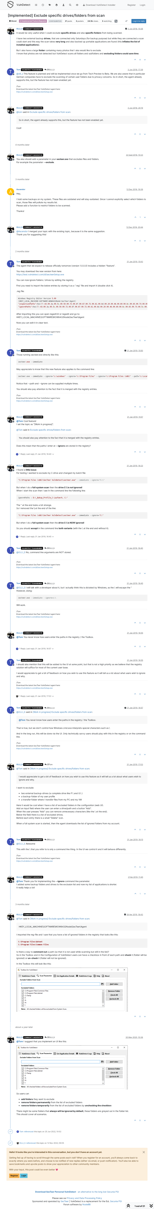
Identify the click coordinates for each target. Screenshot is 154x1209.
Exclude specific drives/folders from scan (50, 112)
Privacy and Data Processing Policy (84, 1198)
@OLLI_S (51, 69)
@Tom (49, 764)
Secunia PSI (116, 1201)
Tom (18, 69)
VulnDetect (23, 4)
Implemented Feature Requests (34, 21)
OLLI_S (19, 29)
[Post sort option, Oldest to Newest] (126, 21)
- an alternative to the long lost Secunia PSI (77, 1191)
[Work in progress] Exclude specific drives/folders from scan (62, 712)
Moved (14, 21)
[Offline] (11, 30)
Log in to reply (139, 21)
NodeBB (86, 1204)
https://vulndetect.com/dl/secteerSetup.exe (34, 92)
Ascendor (20, 189)
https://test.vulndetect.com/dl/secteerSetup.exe (40, 274)
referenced (29, 1131)
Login (23, 1175)
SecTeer (65, 1201)
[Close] (143, 1152)
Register (14, 1175)
